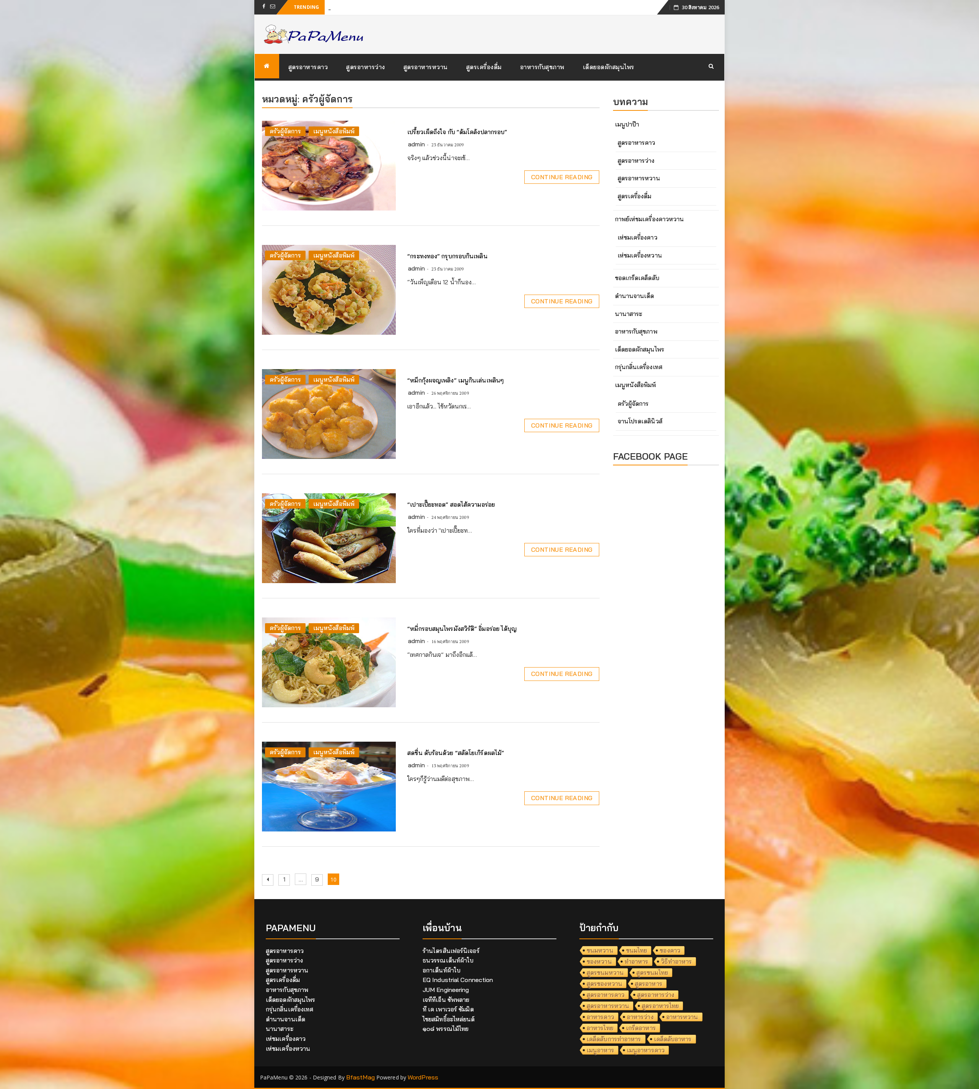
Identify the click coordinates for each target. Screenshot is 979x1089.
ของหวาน (599, 961)
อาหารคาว (600, 1017)
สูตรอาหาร (648, 983)
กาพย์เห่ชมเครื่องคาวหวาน (649, 219)
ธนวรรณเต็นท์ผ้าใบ (448, 960)
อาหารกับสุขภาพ (542, 67)
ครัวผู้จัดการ (285, 131)
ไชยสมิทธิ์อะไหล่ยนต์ (449, 1019)
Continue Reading (561, 177)
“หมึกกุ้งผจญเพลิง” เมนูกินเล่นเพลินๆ (455, 380)
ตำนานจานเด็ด (634, 296)
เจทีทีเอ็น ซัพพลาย (446, 999)
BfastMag (360, 1077)
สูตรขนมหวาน (605, 972)
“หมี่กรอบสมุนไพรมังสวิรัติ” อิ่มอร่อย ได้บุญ (462, 628)
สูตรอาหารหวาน (425, 67)
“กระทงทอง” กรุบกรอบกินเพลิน (447, 256)
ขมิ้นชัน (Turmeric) (353, 7)
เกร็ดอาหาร (641, 1028)
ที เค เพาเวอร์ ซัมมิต (448, 1009)
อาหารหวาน (682, 1017)
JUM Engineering (446, 989)
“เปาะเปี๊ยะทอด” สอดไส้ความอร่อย (451, 504)
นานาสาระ (628, 314)
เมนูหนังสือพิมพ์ (334, 131)
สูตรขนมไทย (652, 972)
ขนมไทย (636, 950)
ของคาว (670, 950)
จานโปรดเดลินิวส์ (640, 421)
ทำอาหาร (636, 961)
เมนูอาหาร (600, 1050)
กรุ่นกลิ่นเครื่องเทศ (638, 367)
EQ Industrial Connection (458, 980)
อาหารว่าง (640, 1017)
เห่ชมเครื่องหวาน (640, 255)
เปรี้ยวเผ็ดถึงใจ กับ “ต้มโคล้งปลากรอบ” (457, 132)
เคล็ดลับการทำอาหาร (614, 1039)
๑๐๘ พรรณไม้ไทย (445, 1028)
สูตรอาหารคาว (308, 67)
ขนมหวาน (600, 950)
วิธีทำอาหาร (676, 961)
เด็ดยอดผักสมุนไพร (608, 67)
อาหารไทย (600, 1028)
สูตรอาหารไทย (660, 1006)
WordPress (423, 1077)
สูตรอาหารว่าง (365, 67)
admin (416, 144)
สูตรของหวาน (604, 983)
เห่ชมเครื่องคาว (637, 237)
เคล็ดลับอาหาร (673, 1039)
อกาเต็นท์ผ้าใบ (441, 970)
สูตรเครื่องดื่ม (484, 67)
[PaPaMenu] (267, 66)
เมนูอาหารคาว (646, 1050)
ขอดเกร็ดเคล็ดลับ (637, 278)
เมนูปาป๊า (627, 124)
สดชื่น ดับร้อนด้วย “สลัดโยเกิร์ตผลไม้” (455, 753)
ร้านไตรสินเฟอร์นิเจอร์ (451, 950)
